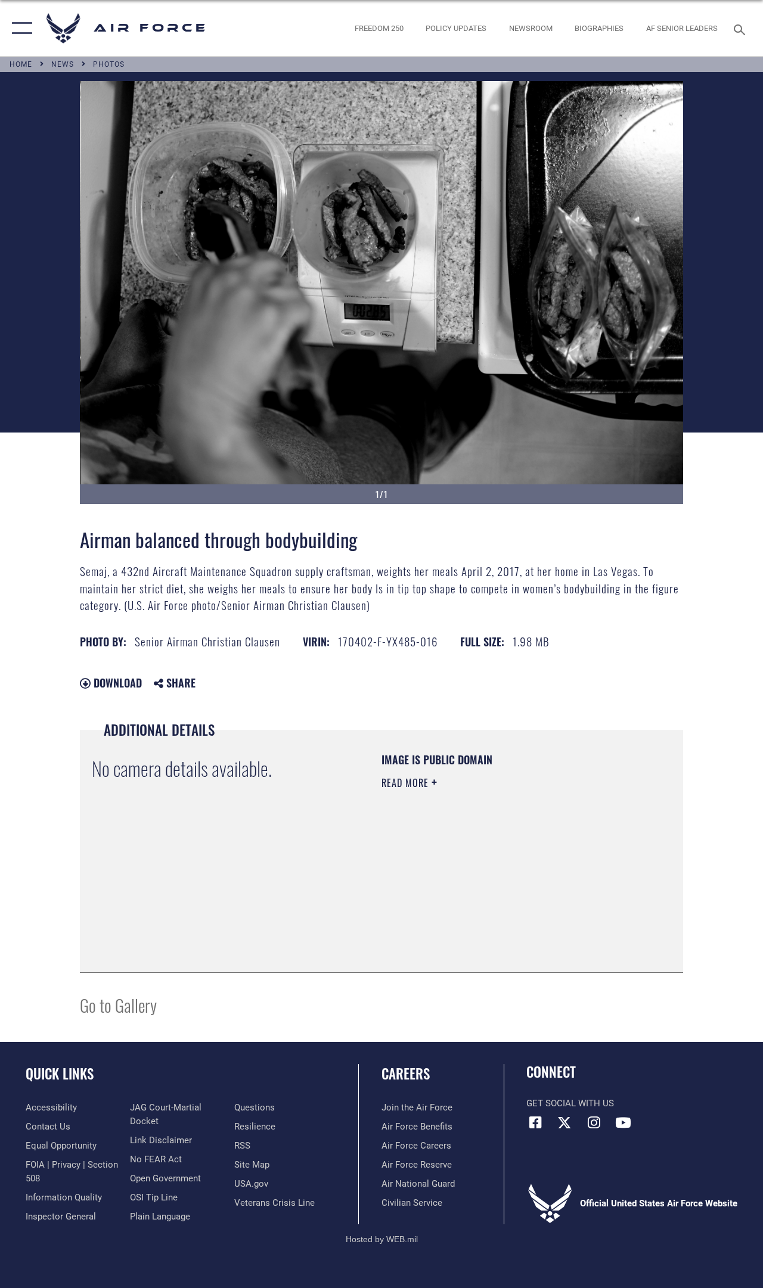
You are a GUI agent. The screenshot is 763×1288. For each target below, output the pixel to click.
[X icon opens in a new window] (564, 1122)
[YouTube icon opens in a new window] (623, 1122)
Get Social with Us (570, 1103)
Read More (407, 783)
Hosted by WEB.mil (382, 1239)
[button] (19, 28)
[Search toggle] (741, 28)
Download (116, 682)
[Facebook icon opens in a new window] (535, 1122)
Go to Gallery (118, 1005)
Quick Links (60, 1074)
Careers (406, 1074)
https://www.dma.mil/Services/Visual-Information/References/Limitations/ (488, 883)
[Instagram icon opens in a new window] (594, 1122)
